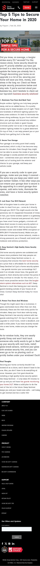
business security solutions (25, 94)
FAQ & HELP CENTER (7, 483)
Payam (5, 26)
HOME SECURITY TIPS (8, 503)
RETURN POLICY (6, 498)
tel (19, 7)
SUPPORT (35, 2)
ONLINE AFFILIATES (7, 430)
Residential (6, 2)
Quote (27, 7)
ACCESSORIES (5, 457)
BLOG (3, 420)
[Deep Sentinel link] (12, 7)
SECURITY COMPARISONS (9, 472)
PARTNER (26, 2)
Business (15, 2)
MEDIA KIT (4, 493)
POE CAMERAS (6, 452)
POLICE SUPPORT (6, 508)
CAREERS (4, 435)
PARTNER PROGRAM (7, 425)
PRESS (3, 415)
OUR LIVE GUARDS (7, 410)
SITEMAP (4, 513)
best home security (30, 261)
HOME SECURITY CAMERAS (9, 462)
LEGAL (3, 488)
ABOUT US (4, 405)
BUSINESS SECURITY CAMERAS (10, 467)
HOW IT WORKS (6, 447)
